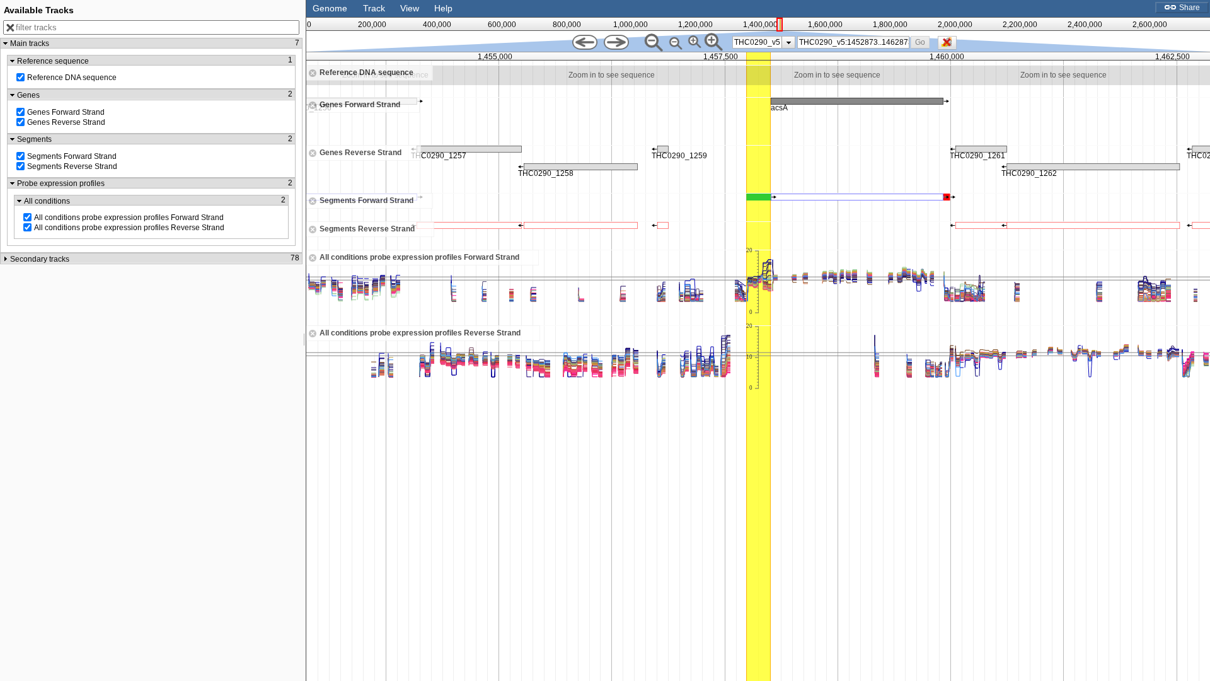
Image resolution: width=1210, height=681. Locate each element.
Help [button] (443, 8)
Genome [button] (330, 8)
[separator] (304, 340)
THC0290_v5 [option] (757, 42)
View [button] (409, 8)
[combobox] (853, 42)
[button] (920, 42)
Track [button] (374, 8)
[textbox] (854, 42)
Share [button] (1188, 7)
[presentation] (788, 42)
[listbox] (763, 42)
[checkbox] (950, 46)
